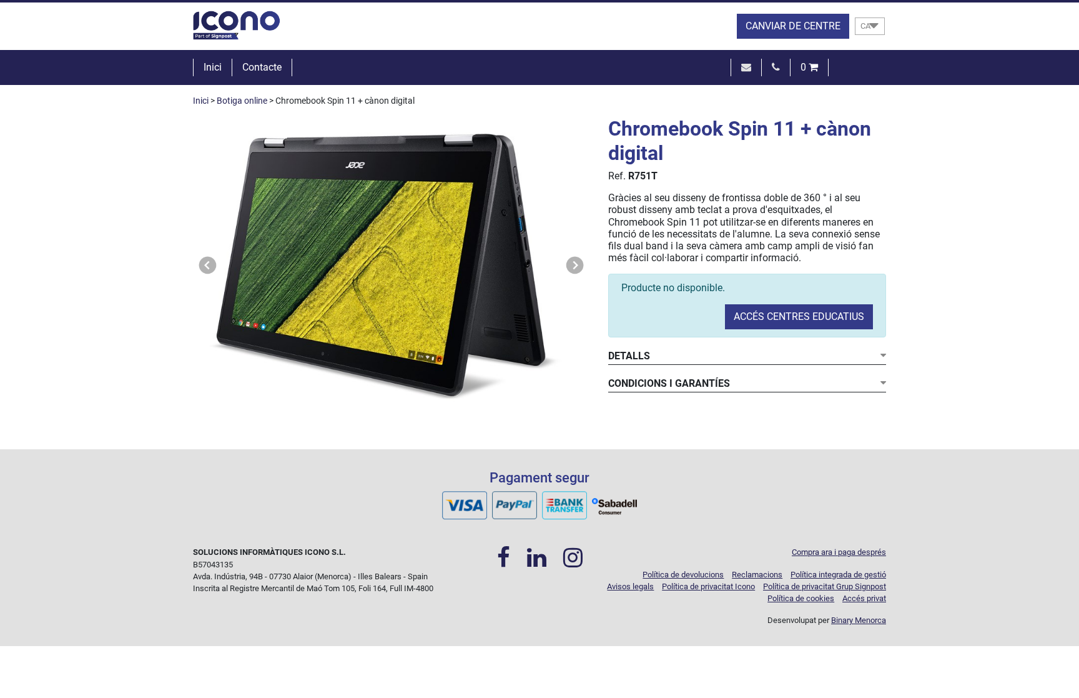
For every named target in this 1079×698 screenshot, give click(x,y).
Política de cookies (800, 598)
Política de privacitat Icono (708, 586)
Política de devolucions (683, 574)
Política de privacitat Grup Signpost (824, 586)
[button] (208, 265)
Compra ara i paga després (839, 552)
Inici (213, 67)
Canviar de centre (793, 26)
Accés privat (864, 598)
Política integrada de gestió (838, 574)
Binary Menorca (858, 620)
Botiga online (242, 101)
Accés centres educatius (799, 316)
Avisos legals (630, 586)
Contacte (262, 67)
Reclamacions (757, 574)
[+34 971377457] (776, 67)
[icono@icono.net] (746, 67)
